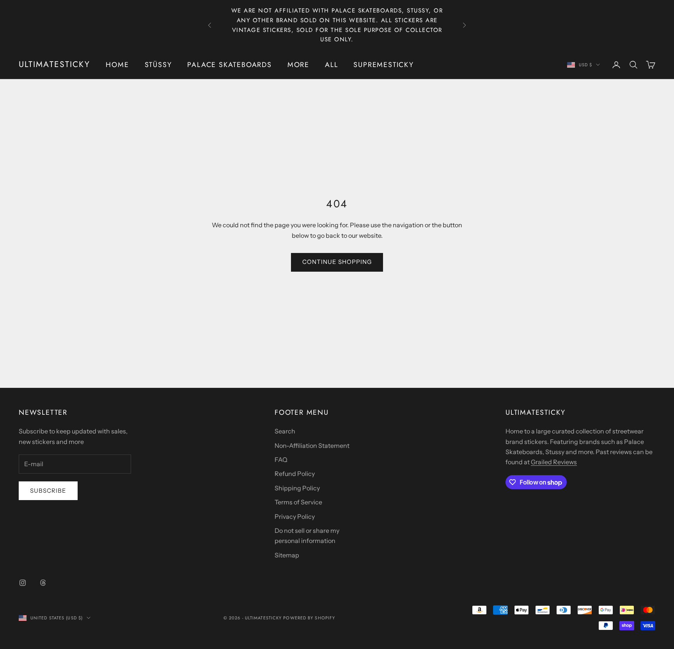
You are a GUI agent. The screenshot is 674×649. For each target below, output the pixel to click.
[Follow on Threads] (43, 583)
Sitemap (287, 555)
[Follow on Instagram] (23, 583)
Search (285, 431)
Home (117, 65)
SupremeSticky (383, 65)
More (298, 65)
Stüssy (158, 65)
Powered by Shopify (309, 618)
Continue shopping (337, 261)
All (331, 65)
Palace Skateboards (229, 65)
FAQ (281, 459)
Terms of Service (298, 502)
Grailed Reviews (554, 462)
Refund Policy (295, 473)
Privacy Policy (295, 516)
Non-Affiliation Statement (312, 445)
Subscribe (48, 490)
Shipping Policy (297, 488)
